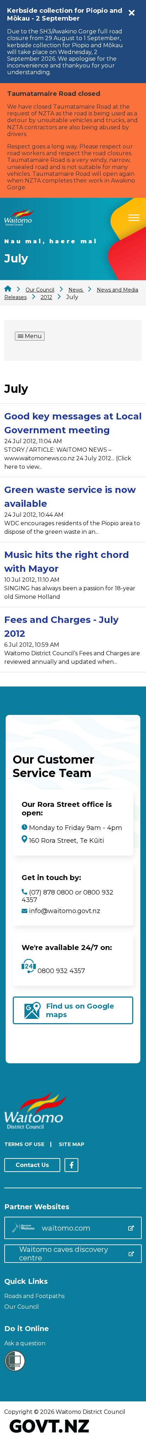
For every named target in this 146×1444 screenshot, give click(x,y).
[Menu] (134, 216)
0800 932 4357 (60, 971)
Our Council (21, 1306)
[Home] (18, 223)
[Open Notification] (132, 13)
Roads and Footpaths (34, 1296)
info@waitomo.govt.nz (64, 911)
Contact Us (32, 1165)
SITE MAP (71, 1144)
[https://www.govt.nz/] (49, 1433)
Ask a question (24, 1343)
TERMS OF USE (24, 1144)
